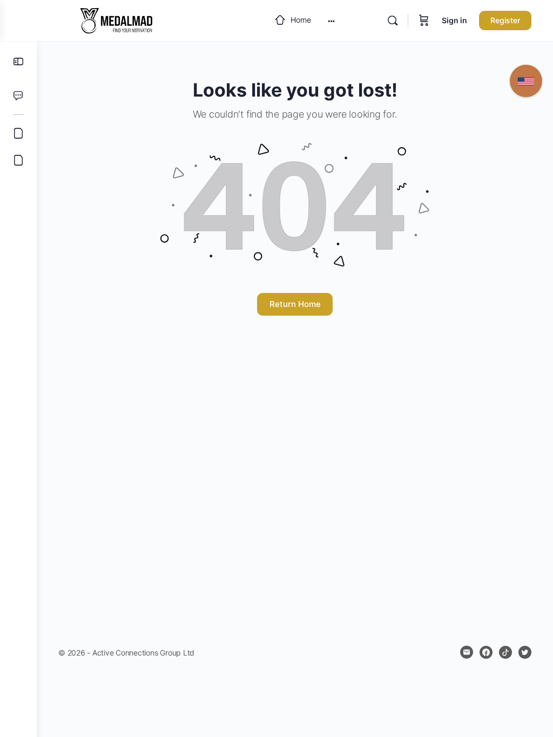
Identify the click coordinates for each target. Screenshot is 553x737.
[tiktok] (505, 652)
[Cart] (424, 20)
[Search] (392, 20)
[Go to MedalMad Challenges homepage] (116, 20)
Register (505, 20)
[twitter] (524, 652)
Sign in (454, 20)
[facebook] (486, 652)
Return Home (295, 304)
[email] (466, 652)
